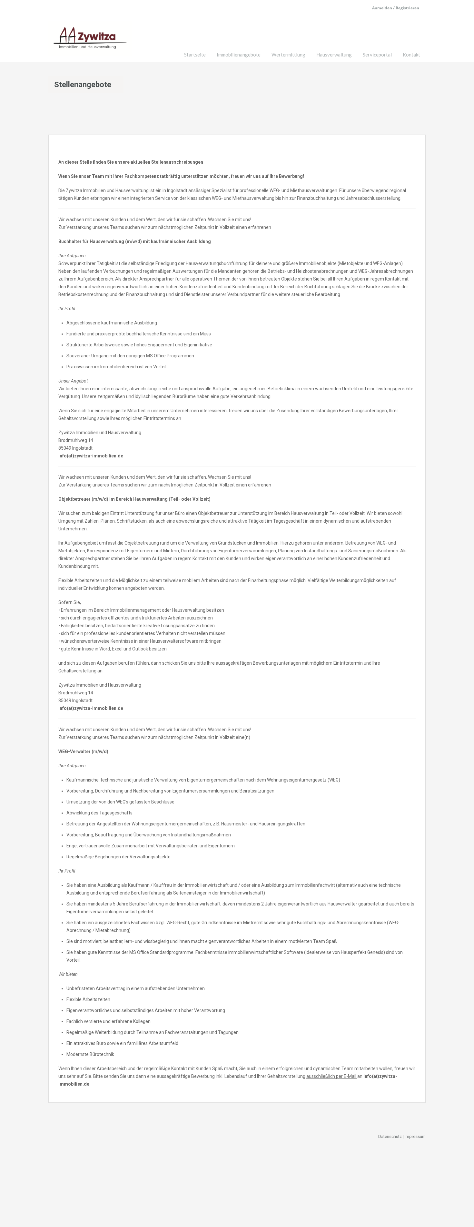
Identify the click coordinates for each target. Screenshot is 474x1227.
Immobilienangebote (239, 54)
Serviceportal (377, 54)
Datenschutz (390, 1136)
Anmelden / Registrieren (395, 8)
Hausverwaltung (334, 54)
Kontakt (411, 54)
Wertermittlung (288, 54)
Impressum (415, 1136)
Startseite (195, 54)
